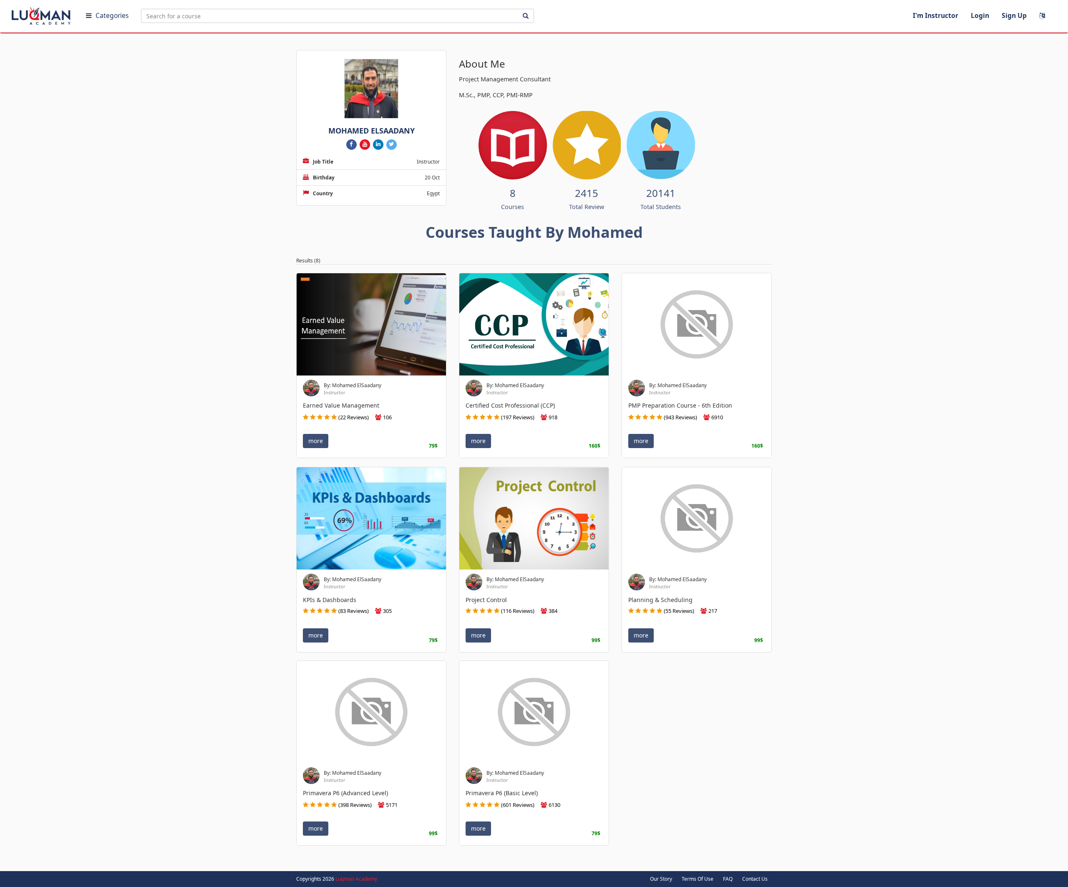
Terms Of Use (697, 878)
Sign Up (1014, 15)
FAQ (728, 878)
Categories (112, 15)
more (315, 441)
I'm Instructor (935, 15)
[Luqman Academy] (42, 14)
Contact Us (755, 878)
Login (980, 15)
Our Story (661, 878)
